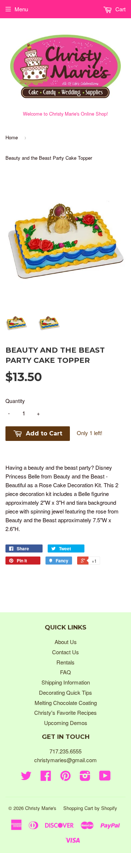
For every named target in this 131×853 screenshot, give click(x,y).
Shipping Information (65, 682)
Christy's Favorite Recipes (65, 712)
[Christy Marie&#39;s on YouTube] (105, 778)
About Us (66, 641)
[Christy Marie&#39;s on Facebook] (45, 778)
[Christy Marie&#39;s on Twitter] (26, 778)
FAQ (65, 672)
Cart (120, 9)
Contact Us (65, 652)
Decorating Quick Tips (65, 692)
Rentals (65, 662)
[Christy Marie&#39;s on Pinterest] (65, 778)
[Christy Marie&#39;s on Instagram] (85, 778)
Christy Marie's (40, 807)
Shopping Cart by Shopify (90, 807)
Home (11, 137)
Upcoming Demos (65, 722)
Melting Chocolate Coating (66, 702)
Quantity (15, 400)
